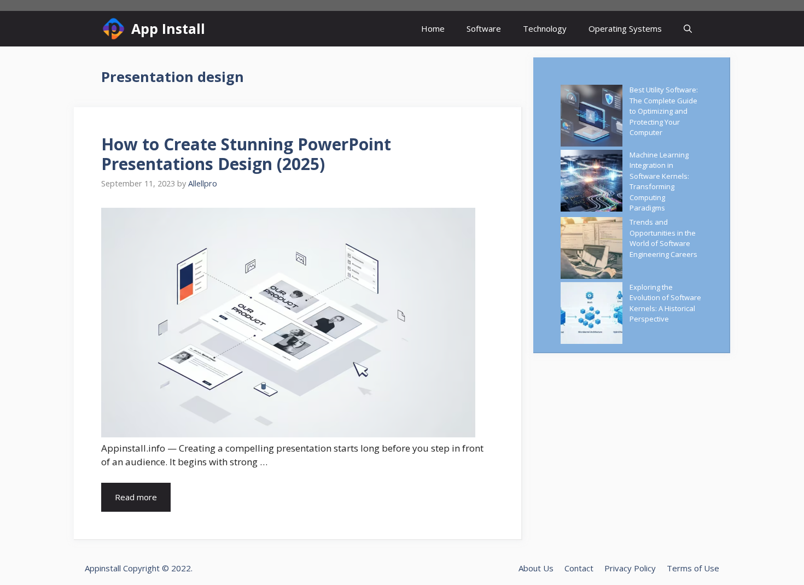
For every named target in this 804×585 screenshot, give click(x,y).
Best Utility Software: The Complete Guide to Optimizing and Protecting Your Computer (664, 111)
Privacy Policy (630, 568)
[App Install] (113, 28)
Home (433, 28)
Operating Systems (625, 28)
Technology (545, 28)
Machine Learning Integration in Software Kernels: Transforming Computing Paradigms (659, 181)
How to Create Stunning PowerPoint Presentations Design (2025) (246, 154)
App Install (168, 28)
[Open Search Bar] (688, 28)
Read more (136, 497)
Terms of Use (693, 568)
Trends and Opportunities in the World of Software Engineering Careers (663, 238)
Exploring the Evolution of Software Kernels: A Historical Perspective (665, 303)
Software (484, 28)
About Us (536, 568)
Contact (578, 568)
